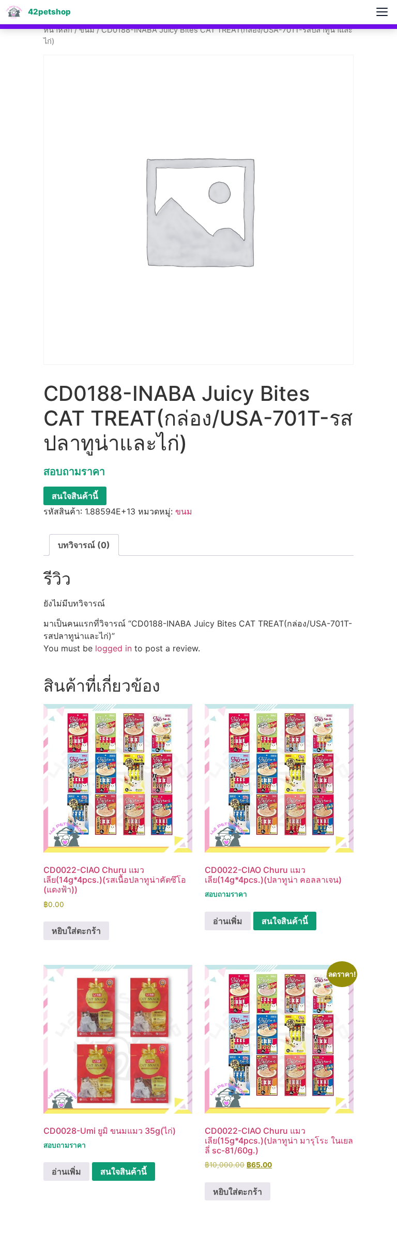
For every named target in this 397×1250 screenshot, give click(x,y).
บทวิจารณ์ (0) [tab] (84, 545)
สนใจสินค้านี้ (75, 496)
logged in (113, 648)
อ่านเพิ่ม (227, 921)
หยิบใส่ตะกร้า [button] (76, 931)
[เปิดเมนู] (382, 12)
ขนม (87, 30)
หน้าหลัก (57, 30)
